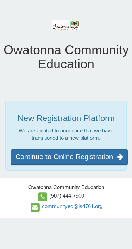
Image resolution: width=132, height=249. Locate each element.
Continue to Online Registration (66, 157)
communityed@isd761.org (72, 206)
